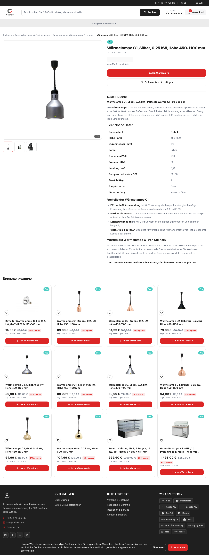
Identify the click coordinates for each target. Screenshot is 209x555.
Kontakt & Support (117, 514)
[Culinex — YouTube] (20, 535)
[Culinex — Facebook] (13, 535)
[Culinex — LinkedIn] (27, 535)
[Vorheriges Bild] (7, 90)
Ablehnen (158, 547)
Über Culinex (62, 500)
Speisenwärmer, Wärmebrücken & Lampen (73, 35)
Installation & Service (118, 509)
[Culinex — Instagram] (5, 535)
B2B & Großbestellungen (68, 504)
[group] (52, 90)
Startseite (7, 35)
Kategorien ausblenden (103, 24)
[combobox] (81, 12)
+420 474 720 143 (16, 517)
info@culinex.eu (15, 522)
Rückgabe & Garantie (118, 504)
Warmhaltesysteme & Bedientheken (32, 35)
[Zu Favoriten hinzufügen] (6, 312)
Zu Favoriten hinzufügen (159, 82)
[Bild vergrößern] (52, 89)
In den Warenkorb (159, 73)
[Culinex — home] (10, 12)
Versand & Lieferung (118, 500)
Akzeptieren (178, 547)
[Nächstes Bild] (97, 90)
